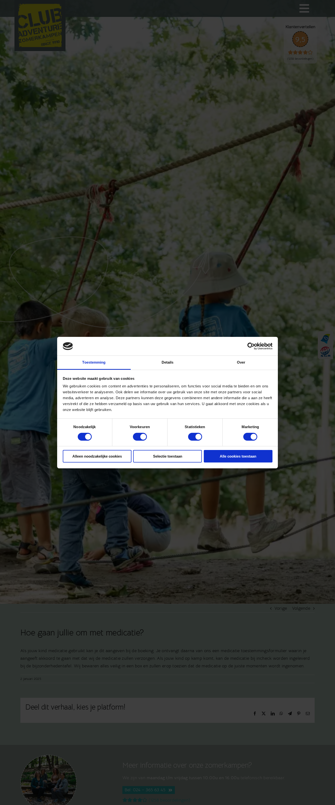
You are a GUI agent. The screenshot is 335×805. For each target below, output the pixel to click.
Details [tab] (168, 362)
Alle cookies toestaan (238, 456)
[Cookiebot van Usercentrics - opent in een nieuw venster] (251, 346)
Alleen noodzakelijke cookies (97, 456)
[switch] (140, 437)
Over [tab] (241, 362)
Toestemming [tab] (93, 362)
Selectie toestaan (167, 456)
